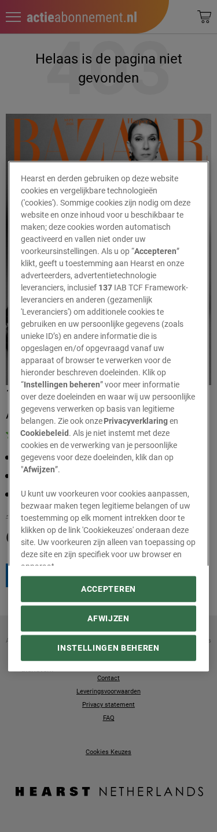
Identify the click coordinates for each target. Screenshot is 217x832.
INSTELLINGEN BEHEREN (108, 647)
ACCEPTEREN (108, 589)
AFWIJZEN (108, 618)
